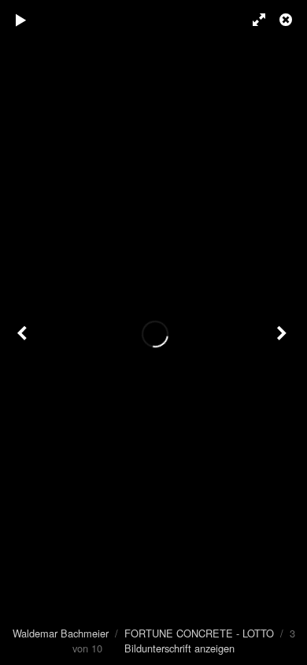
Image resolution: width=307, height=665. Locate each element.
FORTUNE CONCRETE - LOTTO (199, 633)
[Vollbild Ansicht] (252, 19)
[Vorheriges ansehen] (23, 332)
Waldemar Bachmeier (61, 633)
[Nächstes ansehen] (283, 332)
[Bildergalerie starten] (21, 19)
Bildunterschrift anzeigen (179, 648)
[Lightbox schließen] (287, 19)
